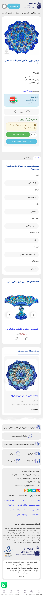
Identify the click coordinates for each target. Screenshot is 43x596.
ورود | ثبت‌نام (14, 6)
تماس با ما (10, 510)
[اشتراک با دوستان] (15, 112)
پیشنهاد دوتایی (22, 514)
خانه (39, 13)
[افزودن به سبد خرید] (27, 338)
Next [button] (9, 315)
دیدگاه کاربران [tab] (27, 158)
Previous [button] (33, 315)
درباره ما (11, 505)
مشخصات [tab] (37, 158)
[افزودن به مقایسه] (21, 112)
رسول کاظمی (27, 91)
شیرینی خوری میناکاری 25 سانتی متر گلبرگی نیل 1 (21, 329)
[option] (21, 316)
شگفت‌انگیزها (22, 505)
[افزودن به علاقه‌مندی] (28, 112)
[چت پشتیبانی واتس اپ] (4, 585)
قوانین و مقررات (8, 500)
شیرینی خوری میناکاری (21, 13)
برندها (25, 500)
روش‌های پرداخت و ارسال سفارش (21, 141)
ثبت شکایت (36, 514)
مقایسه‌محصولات (34, 505)
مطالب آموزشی (35, 510)
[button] (8, 37)
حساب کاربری (35, 500)
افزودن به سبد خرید (18, 134)
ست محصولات (22, 510)
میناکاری (33, 13)
